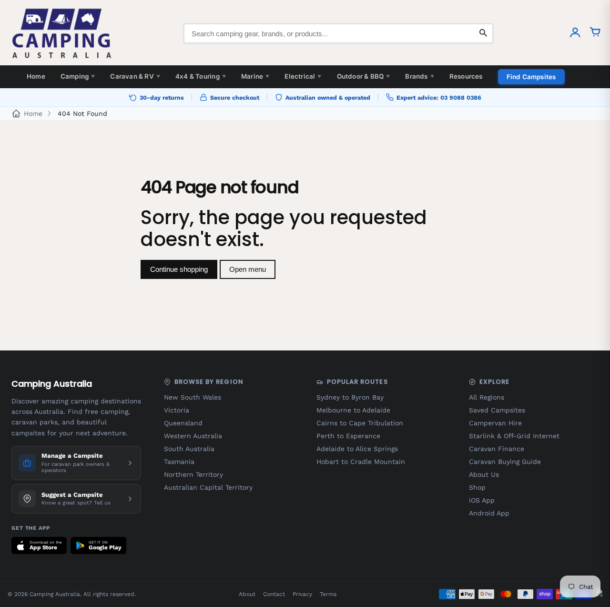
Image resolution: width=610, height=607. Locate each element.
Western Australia (193, 436)
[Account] (575, 33)
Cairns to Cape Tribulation (359, 423)
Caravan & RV (135, 76)
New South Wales (192, 397)
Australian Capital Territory (208, 487)
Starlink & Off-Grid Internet (514, 436)
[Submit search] (483, 33)
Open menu (247, 269)
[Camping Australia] (62, 33)
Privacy (302, 594)
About (247, 594)
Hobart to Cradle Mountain (360, 461)
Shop (477, 487)
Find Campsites (531, 77)
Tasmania (179, 461)
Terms (328, 594)
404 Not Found (82, 113)
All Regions (486, 397)
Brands (419, 76)
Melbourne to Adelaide (353, 410)
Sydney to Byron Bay (350, 397)
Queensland (183, 423)
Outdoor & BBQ (363, 76)
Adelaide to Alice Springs (357, 449)
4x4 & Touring (200, 76)
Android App (489, 513)
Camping (78, 76)
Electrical (303, 76)
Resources (466, 76)
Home (36, 76)
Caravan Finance (496, 449)
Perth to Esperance (348, 436)
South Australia (189, 449)
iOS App (482, 500)
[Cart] (595, 33)
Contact (274, 594)
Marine (255, 76)
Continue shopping (179, 269)
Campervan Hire (495, 423)
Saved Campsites (497, 410)
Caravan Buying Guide (505, 461)
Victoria (176, 410)
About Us (484, 474)
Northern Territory (193, 474)
